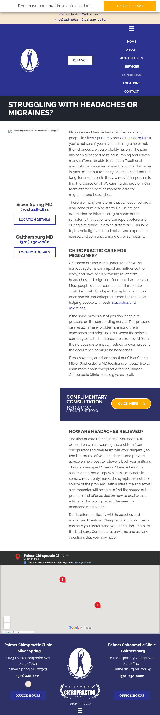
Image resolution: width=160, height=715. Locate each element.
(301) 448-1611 (35, 209)
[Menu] (80, 710)
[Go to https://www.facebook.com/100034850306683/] (28, 685)
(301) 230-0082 (34, 241)
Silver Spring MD (98, 138)
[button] (131, 403)
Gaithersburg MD (134, 138)
